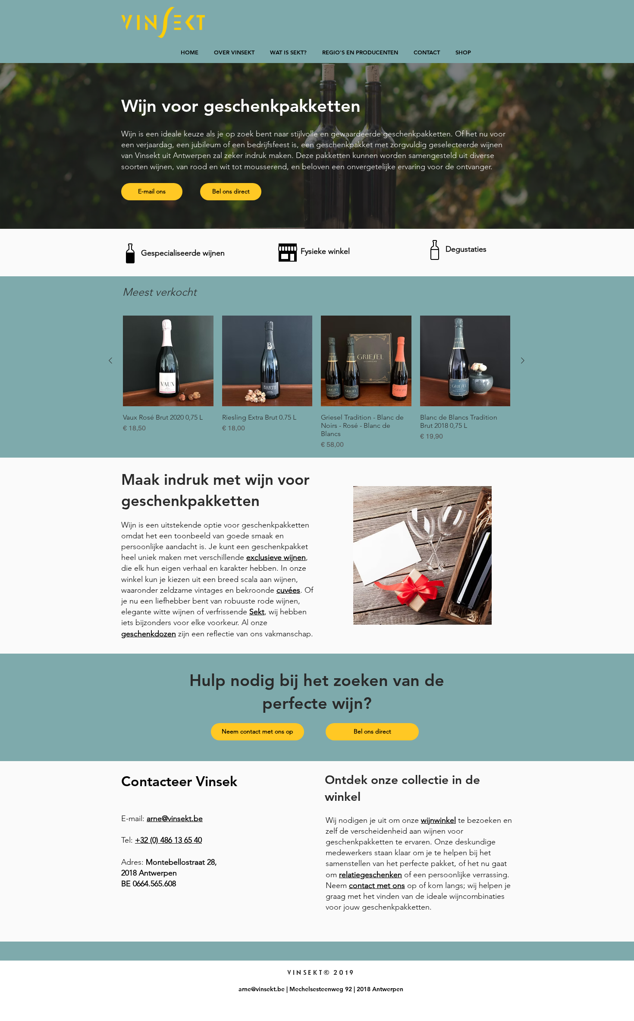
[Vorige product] (110, 360)
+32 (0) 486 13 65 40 (168, 840)
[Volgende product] (523, 360)
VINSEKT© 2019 (321, 972)
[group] (316, 382)
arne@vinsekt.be (175, 818)
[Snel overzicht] (168, 361)
